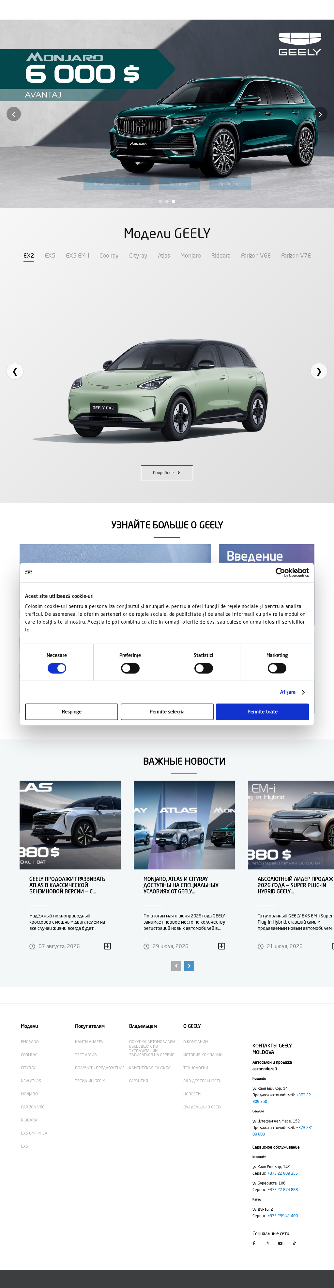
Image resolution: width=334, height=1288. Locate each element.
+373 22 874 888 (282, 1189)
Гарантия (138, 1081)
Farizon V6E (256, 255)
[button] (176, 966)
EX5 (50, 255)
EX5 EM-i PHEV (34, 1133)
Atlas (164, 255)
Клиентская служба (150, 1068)
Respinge (72, 712)
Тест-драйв (86, 1055)
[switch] (130, 668)
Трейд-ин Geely (90, 1081)
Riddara (221, 255)
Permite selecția (167, 712)
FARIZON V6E (32, 1107)
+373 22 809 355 (282, 1173)
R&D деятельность (202, 1081)
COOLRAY (29, 1055)
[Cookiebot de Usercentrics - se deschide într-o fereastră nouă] (280, 572)
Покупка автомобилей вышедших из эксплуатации (152, 1046)
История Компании (202, 1055)
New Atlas (31, 1081)
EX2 (28, 255)
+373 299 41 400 (282, 1216)
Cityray (138, 255)
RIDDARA (29, 1120)
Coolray (109, 255)
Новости (192, 1094)
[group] (70, 871)
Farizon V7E (296, 255)
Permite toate (263, 712)
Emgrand (30, 1042)
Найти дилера (89, 1042)
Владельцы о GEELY (202, 1107)
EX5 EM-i (77, 255)
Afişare (288, 692)
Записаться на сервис (151, 1055)
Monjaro (190, 255)
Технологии (195, 1068)
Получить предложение (100, 1068)
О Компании (195, 1042)
